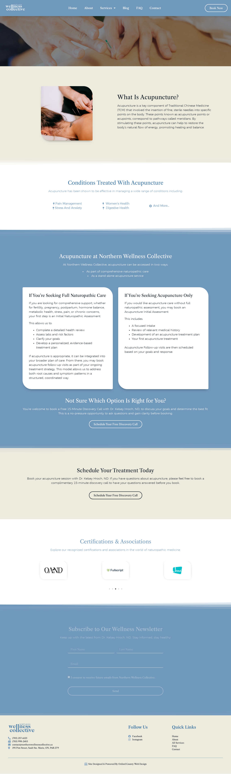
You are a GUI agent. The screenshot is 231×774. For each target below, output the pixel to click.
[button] (109, 588)
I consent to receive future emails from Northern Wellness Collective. (113, 677)
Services (106, 8)
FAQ (139, 8)
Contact (155, 8)
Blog (126, 8)
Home (72, 8)
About (88, 8)
